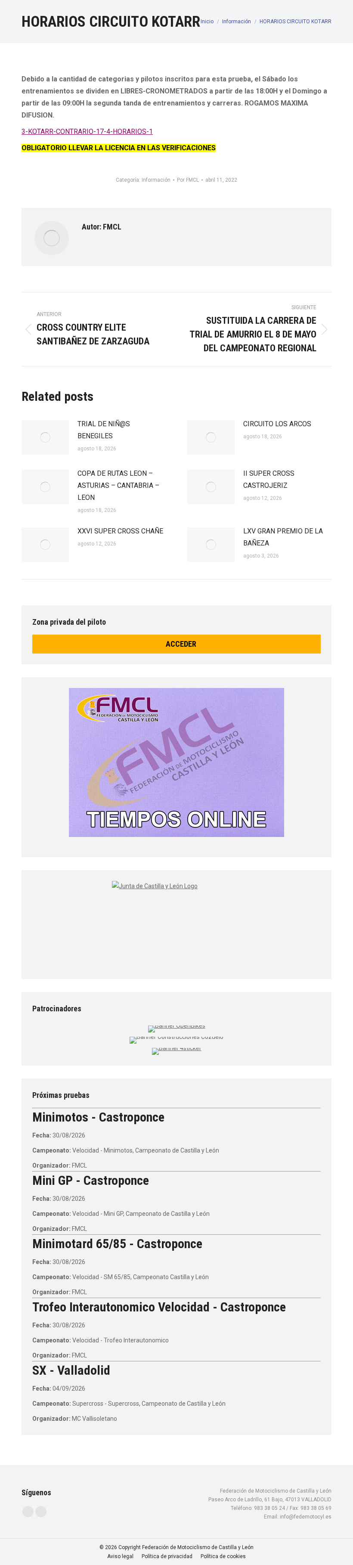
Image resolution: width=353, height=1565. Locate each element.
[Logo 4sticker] (176, 1047)
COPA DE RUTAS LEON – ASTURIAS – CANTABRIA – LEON (118, 485)
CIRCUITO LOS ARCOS (277, 424)
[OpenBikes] (176, 1025)
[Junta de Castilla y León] (176, 922)
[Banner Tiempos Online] (176, 762)
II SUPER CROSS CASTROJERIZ (268, 479)
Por (188, 180)
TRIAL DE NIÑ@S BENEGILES (103, 430)
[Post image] (45, 437)
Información (156, 180)
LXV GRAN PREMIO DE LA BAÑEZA (283, 537)
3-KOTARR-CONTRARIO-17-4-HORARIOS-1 (87, 131)
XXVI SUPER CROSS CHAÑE (120, 531)
